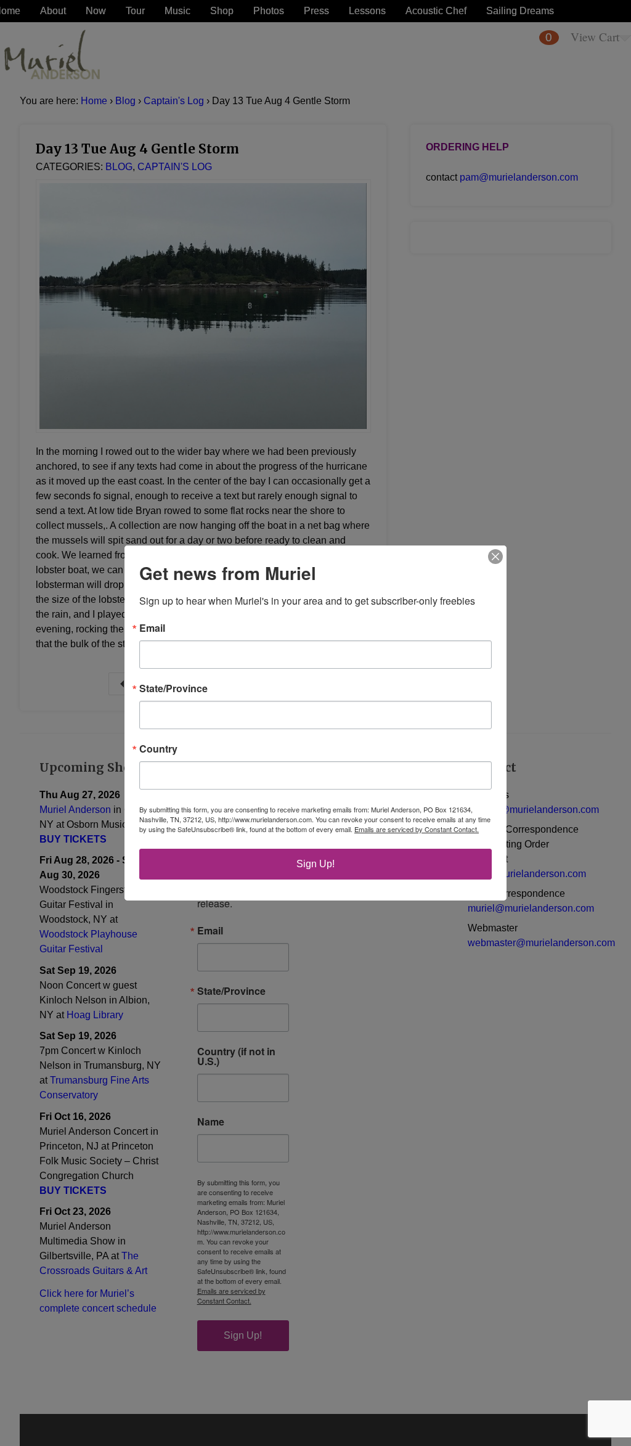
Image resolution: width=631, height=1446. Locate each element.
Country (158, 749)
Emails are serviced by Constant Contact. (416, 829)
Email (152, 628)
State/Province (173, 688)
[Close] (495, 556)
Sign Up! (315, 864)
